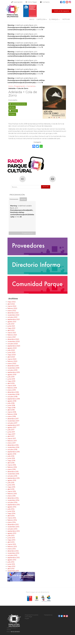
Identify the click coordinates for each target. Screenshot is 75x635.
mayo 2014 (11, 513)
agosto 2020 (12, 348)
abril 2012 (11, 568)
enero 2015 (12, 496)
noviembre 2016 (13, 447)
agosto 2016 (12, 454)
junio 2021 (11, 326)
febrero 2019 (12, 388)
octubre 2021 (12, 317)
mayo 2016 (11, 460)
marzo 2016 (12, 465)
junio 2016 (11, 458)
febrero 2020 (12, 361)
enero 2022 (12, 310)
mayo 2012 (11, 566)
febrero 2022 (12, 308)
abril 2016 (11, 463)
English (27, 618)
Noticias (66, 19)
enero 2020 (12, 363)
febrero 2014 (12, 520)
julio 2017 (11, 430)
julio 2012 (11, 562)
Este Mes (23, 199)
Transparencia (48, 615)
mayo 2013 (11, 540)
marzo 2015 (12, 491)
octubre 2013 (12, 529)
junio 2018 (11, 405)
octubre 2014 (12, 502)
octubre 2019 (12, 370)
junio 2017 (11, 432)
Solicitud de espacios (61, 11)
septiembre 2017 (14, 425)
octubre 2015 (12, 476)
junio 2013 (11, 538)
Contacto (46, 2)
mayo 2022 (12, 302)
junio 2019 (11, 379)
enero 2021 (12, 337)
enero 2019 (12, 390)
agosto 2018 (12, 401)
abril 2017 (11, 436)
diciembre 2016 (13, 445)
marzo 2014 (12, 518)
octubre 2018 (12, 396)
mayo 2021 (11, 328)
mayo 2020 (12, 355)
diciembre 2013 (13, 524)
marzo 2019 (12, 385)
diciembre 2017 (13, 419)
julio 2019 (11, 377)
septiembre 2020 (14, 346)
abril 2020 (11, 357)
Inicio (31, 19)
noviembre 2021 (13, 315)
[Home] (21, 11)
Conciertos (31, 86)
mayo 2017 (11, 434)
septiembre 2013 (14, 531)
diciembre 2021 (13, 313)
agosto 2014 (12, 507)
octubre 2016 (12, 449)
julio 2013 (11, 535)
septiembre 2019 (14, 372)
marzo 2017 (12, 438)
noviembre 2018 (13, 394)
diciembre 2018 (13, 392)
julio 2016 (11, 456)
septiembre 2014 (14, 505)
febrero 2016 (12, 467)
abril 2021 (11, 330)
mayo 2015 (11, 487)
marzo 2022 (12, 306)
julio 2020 (11, 350)
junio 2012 (11, 564)
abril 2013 (11, 542)
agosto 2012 (12, 560)
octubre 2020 (13, 344)
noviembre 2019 (13, 368)
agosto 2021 (12, 322)
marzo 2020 (12, 359)
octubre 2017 (12, 423)
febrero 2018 (12, 414)
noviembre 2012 (13, 553)
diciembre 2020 (13, 339)
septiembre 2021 (14, 319)
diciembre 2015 (13, 471)
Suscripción (17, 2)
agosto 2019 (12, 374)
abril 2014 (11, 516)
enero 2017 (12, 443)
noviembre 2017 (13, 421)
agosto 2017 (12, 427)
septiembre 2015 (14, 478)
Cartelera (41, 19)
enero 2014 (12, 522)
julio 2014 (11, 509)
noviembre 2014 (13, 500)
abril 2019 (11, 383)
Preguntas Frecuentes (31, 615)
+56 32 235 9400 (15, 631)
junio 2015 (11, 485)
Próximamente (14, 199)
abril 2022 (11, 304)
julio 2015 (11, 482)
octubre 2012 (12, 555)
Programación (19, 86)
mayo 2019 (11, 381)
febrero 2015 (12, 494)
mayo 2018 (11, 408)
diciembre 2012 (13, 551)
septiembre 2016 (14, 452)
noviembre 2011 (13, 571)
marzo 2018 (12, 412)
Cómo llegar (32, 2)
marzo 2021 (12, 333)
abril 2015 (11, 489)
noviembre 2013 (13, 527)
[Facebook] (34, 146)
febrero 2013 (12, 546)
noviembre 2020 (14, 341)
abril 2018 (11, 410)
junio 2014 (11, 511)
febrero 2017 (12, 441)
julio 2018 (11, 403)
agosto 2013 (12, 533)
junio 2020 (11, 352)
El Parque (53, 19)
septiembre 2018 (14, 399)
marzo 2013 (12, 544)
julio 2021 (11, 324)
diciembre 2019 (13, 366)
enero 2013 (12, 549)
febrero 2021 (12, 335)
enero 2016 (12, 469)
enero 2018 (12, 416)
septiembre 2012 (14, 557)
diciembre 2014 (13, 498)
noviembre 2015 (13, 474)
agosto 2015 (12, 480)
